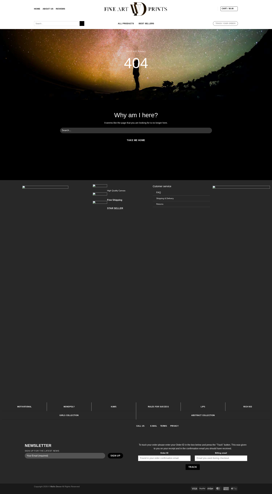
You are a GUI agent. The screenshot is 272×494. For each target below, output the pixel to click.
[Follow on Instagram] (202, 8)
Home (37, 9)
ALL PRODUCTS (126, 23)
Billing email (221, 453)
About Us (48, 9)
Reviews (60, 9)
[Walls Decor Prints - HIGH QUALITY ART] (136, 9)
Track (192, 467)
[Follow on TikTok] (206, 8)
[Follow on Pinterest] (213, 8)
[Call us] (143, 152)
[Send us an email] (210, 8)
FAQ (158, 192)
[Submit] (82, 23)
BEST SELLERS (146, 23)
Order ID (164, 453)
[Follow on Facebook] (199, 8)
